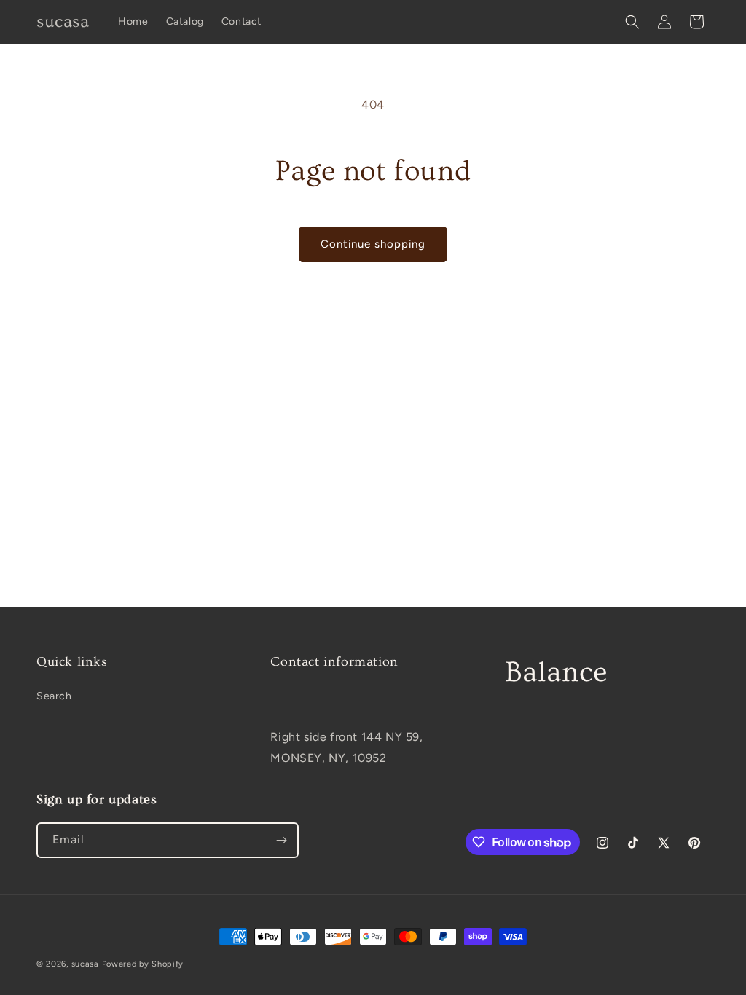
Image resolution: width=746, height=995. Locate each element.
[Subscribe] (281, 840)
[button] (632, 22)
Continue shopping (373, 244)
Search (54, 696)
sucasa (85, 964)
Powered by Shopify (143, 964)
